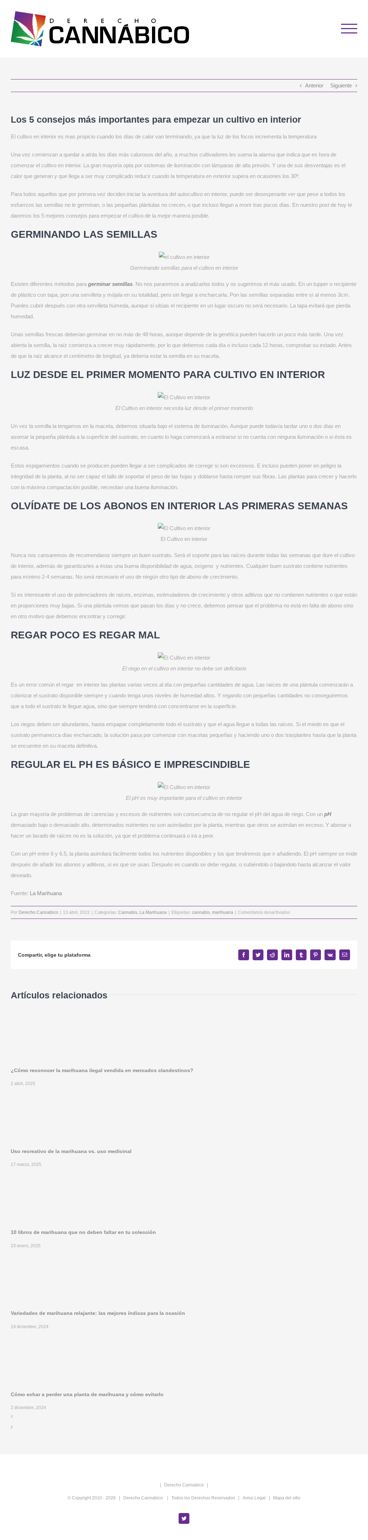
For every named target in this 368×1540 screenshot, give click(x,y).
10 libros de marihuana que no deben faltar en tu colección (83, 1232)
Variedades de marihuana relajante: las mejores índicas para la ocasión (98, 1313)
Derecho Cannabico (38, 912)
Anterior (314, 85)
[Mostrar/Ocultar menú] (349, 28)
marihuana (222, 912)
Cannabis (127, 912)
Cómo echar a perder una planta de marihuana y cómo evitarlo (87, 1394)
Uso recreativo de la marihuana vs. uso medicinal (71, 1151)
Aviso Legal (254, 1497)
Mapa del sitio (286, 1497)
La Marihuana (46, 893)
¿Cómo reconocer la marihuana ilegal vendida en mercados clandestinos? (102, 1070)
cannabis (201, 912)
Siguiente (341, 85)
